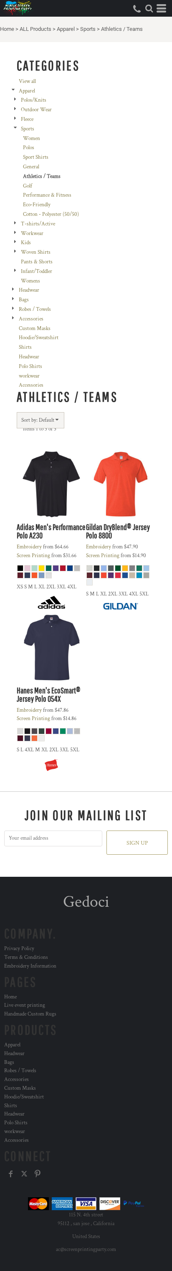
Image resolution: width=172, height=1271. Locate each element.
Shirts (25, 347)
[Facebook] (11, 1174)
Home (7, 29)
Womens (30, 281)
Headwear (29, 290)
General (31, 166)
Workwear (32, 233)
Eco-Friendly (37, 204)
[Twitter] (24, 1174)
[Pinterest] (37, 1174)
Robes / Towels (35, 309)
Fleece (27, 119)
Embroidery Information (30, 966)
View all (27, 81)
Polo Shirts (30, 366)
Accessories (31, 319)
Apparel (66, 29)
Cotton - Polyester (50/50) (51, 214)
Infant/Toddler (36, 271)
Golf (27, 186)
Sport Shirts (35, 157)
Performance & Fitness (47, 195)
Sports (88, 29)
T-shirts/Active (38, 224)
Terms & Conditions (26, 957)
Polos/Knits (33, 100)
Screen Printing (33, 555)
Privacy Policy (19, 948)
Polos (28, 147)
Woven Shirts (36, 252)
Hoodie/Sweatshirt (38, 337)
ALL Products (35, 29)
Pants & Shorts (37, 261)
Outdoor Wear (36, 109)
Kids (26, 242)
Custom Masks (35, 328)
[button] (149, 8)
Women (31, 138)
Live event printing (24, 1005)
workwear (29, 376)
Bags (24, 299)
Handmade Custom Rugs (30, 1014)
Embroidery (29, 546)
